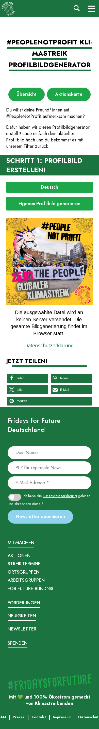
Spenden (17, 643)
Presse (50, 661)
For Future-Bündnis (30, 588)
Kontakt (71, 661)
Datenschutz (34, 661)
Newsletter (22, 629)
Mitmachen (21, 542)
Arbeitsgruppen (26, 580)
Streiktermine (24, 563)
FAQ (60, 661)
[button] (27, 378)
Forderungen (24, 603)
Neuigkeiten (22, 615)
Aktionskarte (68, 94)
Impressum (16, 661)
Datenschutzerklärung (49, 345)
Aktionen (19, 555)
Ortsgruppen (23, 572)
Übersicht (26, 94)
